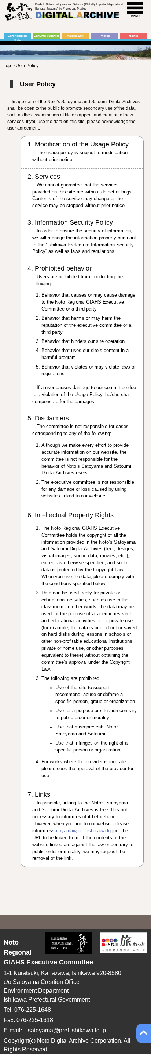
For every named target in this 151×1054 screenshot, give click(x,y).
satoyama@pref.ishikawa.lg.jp (84, 830)
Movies (133, 35)
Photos (105, 35)
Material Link (75, 35)
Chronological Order (17, 36)
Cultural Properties (46, 35)
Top (7, 65)
